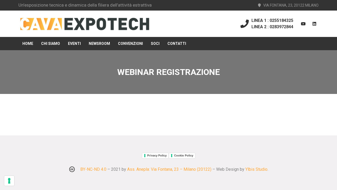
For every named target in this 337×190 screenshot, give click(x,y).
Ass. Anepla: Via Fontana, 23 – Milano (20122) (169, 169)
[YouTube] (303, 24)
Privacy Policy (157, 155)
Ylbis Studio (256, 169)
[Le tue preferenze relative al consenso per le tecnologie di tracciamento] (9, 181)
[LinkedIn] (314, 24)
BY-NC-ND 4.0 (93, 169)
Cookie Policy (183, 155)
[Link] (84, 24)
